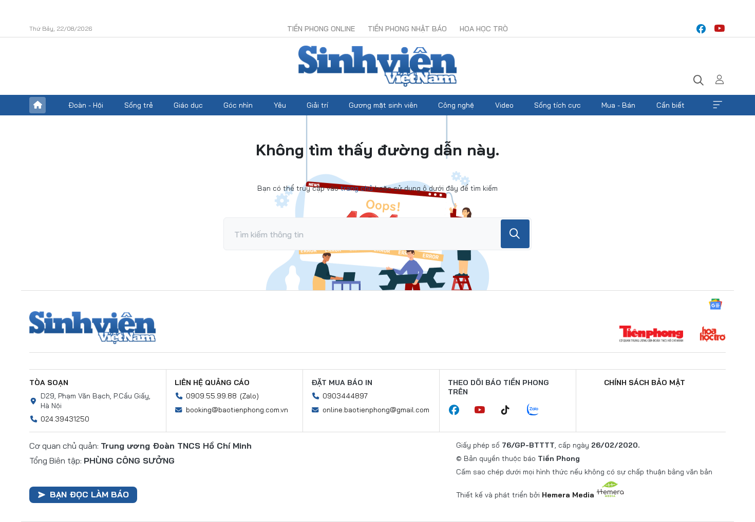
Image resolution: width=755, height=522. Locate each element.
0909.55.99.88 (211, 395)
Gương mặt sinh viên (383, 105)
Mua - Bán (618, 105)
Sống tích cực (557, 105)
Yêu (280, 105)
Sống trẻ (138, 105)
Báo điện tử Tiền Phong (377, 66)
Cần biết (670, 105)
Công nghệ (456, 105)
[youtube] (719, 29)
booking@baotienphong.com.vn (237, 409)
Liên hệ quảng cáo (212, 382)
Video (504, 105)
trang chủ (357, 188)
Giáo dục (188, 105)
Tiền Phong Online (321, 28)
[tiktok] (510, 410)
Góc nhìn (238, 105)
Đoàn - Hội (85, 105)
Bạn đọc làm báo (89, 494)
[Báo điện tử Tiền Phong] (651, 335)
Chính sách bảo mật (644, 382)
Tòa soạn (48, 382)
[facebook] (701, 29)
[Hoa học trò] (713, 335)
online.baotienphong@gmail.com (376, 409)
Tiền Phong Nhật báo (407, 28)
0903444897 (345, 395)
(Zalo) (249, 395)
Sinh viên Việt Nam (92, 327)
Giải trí (317, 105)
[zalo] (538, 410)
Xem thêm (717, 105)
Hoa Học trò (484, 28)
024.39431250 (65, 419)
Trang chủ (37, 105)
